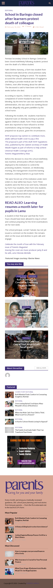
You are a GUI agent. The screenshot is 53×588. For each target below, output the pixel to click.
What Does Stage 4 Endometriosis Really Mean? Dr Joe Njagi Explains (30, 569)
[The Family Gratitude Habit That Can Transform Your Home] (9, 430)
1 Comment (21, 556)
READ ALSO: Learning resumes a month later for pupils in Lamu (24, 207)
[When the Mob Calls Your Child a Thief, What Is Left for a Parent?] (9, 413)
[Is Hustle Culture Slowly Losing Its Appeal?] (9, 421)
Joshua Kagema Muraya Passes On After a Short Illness (31, 536)
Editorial (9, 10)
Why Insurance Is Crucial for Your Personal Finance (31, 561)
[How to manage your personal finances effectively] (9, 554)
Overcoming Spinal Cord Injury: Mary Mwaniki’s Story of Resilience (26, 313)
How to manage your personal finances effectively (30, 552)
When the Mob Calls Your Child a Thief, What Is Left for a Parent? (26, 344)
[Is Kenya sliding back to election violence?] (9, 529)
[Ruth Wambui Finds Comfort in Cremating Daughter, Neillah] (9, 394)
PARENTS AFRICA (32, 583)
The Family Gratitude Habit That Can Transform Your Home (29, 431)
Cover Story (21, 276)
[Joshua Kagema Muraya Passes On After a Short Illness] (9, 538)
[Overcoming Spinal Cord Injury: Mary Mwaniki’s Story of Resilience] (9, 404)
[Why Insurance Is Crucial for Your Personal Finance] (9, 562)
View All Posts (41, 368)
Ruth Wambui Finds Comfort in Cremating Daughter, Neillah (26, 282)
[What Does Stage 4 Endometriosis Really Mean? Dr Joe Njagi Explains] (9, 571)
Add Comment (22, 573)
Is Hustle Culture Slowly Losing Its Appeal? (31, 422)
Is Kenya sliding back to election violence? (31, 527)
